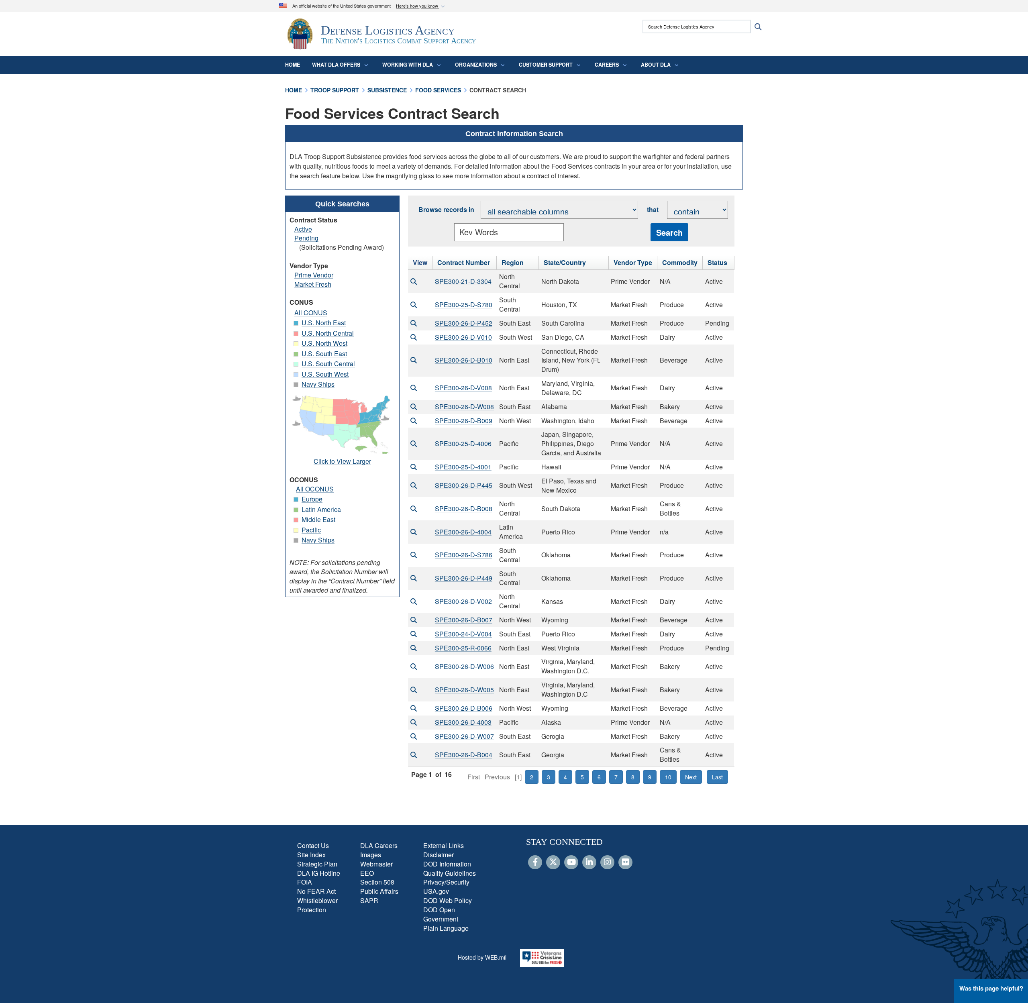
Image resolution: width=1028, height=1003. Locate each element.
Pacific (311, 529)
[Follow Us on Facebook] (535, 862)
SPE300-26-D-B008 (463, 508)
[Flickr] (625, 862)
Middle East (318, 519)
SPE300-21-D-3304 (463, 281)
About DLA (656, 64)
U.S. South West (325, 374)
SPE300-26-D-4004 (463, 531)
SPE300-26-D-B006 (463, 708)
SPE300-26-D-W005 (464, 689)
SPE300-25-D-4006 (463, 443)
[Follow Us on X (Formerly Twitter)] (553, 862)
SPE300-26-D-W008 (464, 406)
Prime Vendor (313, 274)
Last (717, 777)
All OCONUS (315, 488)
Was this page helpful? (991, 988)
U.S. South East (324, 353)
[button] (421, 6)
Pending (306, 238)
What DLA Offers (336, 64)
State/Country (565, 262)
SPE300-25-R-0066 (463, 647)
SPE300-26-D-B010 (463, 360)
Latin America (321, 509)
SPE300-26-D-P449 (463, 578)
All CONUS (310, 312)
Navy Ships (318, 384)
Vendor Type (633, 262)
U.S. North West (324, 343)
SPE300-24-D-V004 (463, 633)
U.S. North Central (328, 333)
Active (303, 229)
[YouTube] (571, 862)
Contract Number (463, 262)
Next (691, 777)
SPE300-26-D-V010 (463, 337)
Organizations (476, 64)
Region (513, 262)
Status (717, 262)
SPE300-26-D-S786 (463, 554)
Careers (607, 64)
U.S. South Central (328, 363)
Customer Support (546, 64)
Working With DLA (407, 64)
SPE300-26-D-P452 (463, 323)
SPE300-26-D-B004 (463, 754)
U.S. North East (324, 322)
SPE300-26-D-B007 (463, 619)
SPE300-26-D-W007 (464, 736)
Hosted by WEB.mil (482, 957)
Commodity (680, 262)
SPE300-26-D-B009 (463, 420)
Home (292, 64)
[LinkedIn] (589, 862)
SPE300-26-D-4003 (463, 722)
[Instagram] (607, 862)
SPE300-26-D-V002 (463, 601)
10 (668, 777)
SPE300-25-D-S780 (463, 304)
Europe (312, 499)
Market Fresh (312, 284)
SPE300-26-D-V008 (463, 387)
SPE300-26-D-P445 (463, 485)
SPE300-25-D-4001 (463, 466)
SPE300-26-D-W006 (464, 666)
